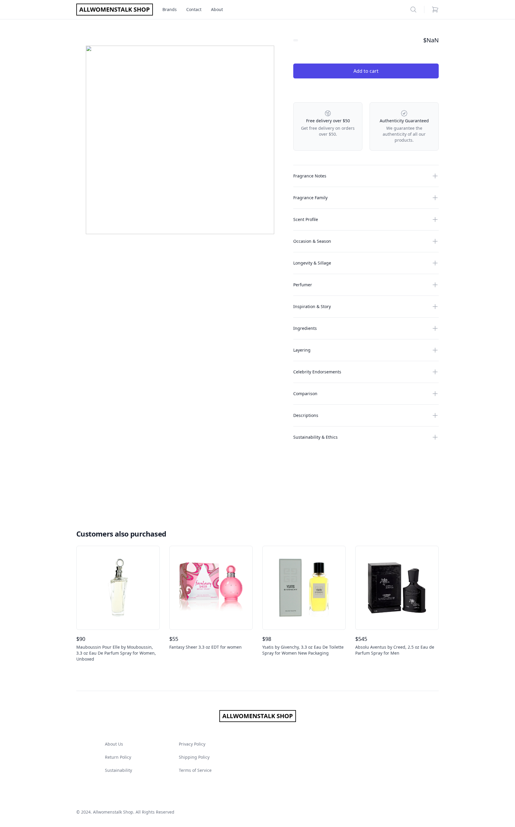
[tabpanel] (180, 140)
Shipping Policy (194, 757)
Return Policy (118, 757)
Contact (193, 9)
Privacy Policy (192, 744)
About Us (114, 744)
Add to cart (366, 71)
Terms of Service (195, 770)
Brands (169, 9)
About (217, 9)
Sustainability (118, 770)
